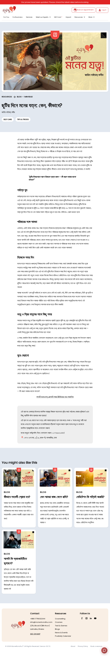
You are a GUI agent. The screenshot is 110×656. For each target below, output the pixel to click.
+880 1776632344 (37, 618)
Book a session (96, 646)
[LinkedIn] (91, 618)
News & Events (61, 632)
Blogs (57, 629)
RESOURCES (7, 96)
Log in (104, 10)
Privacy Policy (83, 646)
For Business (18, 17)
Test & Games (61, 625)
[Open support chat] (104, 650)
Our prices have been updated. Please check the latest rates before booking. (55, 2)
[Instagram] (86, 618)
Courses (58, 622)
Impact (68, 17)
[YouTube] (95, 618)
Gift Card (58, 17)
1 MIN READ (28, 96)
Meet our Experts (42, 17)
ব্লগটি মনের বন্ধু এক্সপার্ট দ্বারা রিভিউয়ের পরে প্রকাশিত (55, 396)
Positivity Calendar (63, 636)
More (90, 17)
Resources (79, 17)
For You (6, 17)
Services (29, 17)
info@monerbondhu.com (41, 622)
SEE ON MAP (35, 634)
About (73, 646)
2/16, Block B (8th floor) (40, 625)
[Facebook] (82, 618)
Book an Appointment (85, 10)
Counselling (60, 618)
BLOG (19, 96)
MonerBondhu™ (17, 646)
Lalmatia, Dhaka (37, 629)
